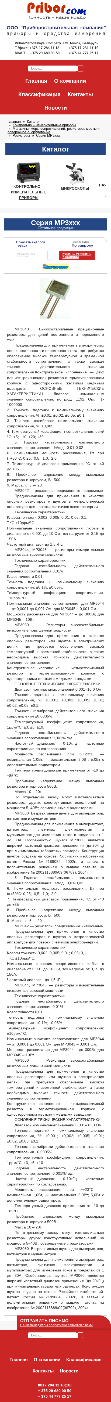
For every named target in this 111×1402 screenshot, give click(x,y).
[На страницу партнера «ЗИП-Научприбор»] (56, 269)
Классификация (39, 94)
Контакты (80, 94)
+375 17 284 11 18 (45, 48)
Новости (55, 108)
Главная (36, 81)
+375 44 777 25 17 (83, 53)
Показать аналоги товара (30, 244)
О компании (70, 81)
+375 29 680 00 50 (45, 53)
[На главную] (56, 11)
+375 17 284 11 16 (83, 48)
